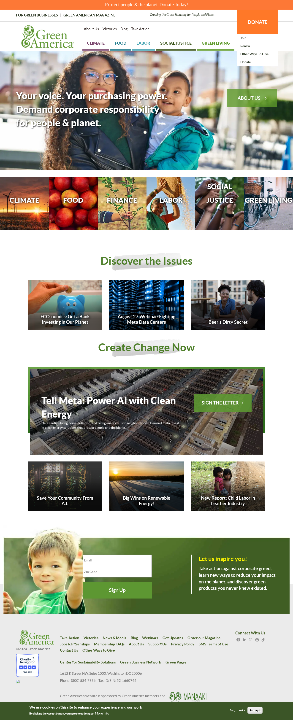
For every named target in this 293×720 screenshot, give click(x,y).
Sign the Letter (220, 402)
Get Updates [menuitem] (173, 638)
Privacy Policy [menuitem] (182, 644)
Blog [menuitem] (124, 29)
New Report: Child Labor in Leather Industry (228, 500)
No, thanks (237, 710)
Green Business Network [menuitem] (140, 662)
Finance (122, 200)
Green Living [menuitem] (216, 43)
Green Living (268, 200)
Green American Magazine (89, 15)
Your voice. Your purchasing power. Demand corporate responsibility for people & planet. (91, 109)
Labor (171, 200)
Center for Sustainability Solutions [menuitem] (88, 662)
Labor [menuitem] (143, 43)
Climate (24, 200)
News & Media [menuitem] (114, 638)
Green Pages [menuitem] (175, 662)
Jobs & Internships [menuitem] (75, 644)
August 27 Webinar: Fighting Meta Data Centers (146, 319)
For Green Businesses (37, 15)
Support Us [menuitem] (157, 644)
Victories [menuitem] (110, 29)
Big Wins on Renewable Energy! (146, 500)
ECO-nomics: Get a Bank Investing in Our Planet (65, 319)
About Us (249, 97)
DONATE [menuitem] (257, 22)
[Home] (47, 37)
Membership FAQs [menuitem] (109, 644)
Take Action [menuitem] (140, 29)
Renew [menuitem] (245, 46)
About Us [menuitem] (91, 29)
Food (73, 200)
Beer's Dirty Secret (228, 322)
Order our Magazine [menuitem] (204, 638)
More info (102, 713)
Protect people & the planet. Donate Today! (146, 4)
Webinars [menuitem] (150, 638)
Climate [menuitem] (96, 43)
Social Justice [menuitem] (176, 43)
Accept (255, 710)
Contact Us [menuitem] (69, 650)
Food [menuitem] (120, 43)
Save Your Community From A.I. (65, 500)
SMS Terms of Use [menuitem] (213, 644)
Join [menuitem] (243, 38)
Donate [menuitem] (245, 62)
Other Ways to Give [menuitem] (254, 54)
